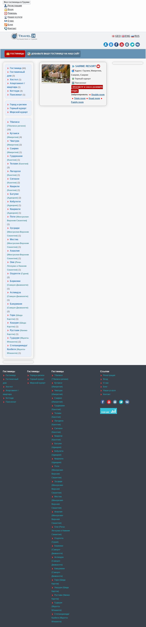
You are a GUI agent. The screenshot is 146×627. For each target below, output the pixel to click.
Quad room (94, 98)
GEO (118, 36)
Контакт (12, 28)
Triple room (80, 98)
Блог (10, 24)
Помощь (12, 13)
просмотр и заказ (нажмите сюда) (87, 89)
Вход (10, 9)
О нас (11, 21)
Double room (98, 94)
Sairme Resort (85, 66)
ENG (127, 36)
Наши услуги (15, 17)
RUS (137, 36)
